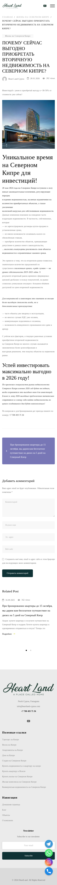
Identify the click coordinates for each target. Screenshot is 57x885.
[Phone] (49, 871)
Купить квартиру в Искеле (13, 771)
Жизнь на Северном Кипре (18, 36)
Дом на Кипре (8, 755)
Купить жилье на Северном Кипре (17, 776)
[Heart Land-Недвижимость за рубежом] (12, 6)
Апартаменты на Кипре (12, 750)
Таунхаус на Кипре (10, 739)
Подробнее (7, 634)
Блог (4, 810)
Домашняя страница (11, 805)
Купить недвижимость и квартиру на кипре (21, 766)
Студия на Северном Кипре (14, 761)
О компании (7, 820)
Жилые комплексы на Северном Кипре (19, 782)
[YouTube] (28, 721)
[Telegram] (49, 844)
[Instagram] (49, 862)
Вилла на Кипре (9, 745)
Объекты (6, 815)
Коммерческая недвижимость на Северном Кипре (24, 787)
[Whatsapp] (49, 853)
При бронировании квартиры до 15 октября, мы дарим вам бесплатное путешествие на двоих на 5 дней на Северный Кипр (27, 610)
